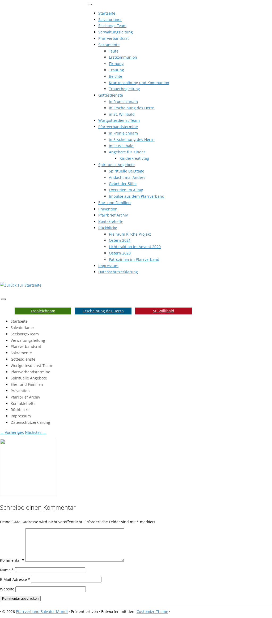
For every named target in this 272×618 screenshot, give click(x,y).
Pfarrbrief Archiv (113, 215)
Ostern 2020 (120, 253)
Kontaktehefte (110, 221)
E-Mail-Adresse (15, 579)
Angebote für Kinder (127, 151)
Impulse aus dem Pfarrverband (136, 196)
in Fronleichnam (123, 101)
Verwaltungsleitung (115, 31)
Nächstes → (35, 432)
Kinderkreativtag (134, 158)
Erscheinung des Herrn (103, 310)
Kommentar (12, 560)
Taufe (113, 51)
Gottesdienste (110, 95)
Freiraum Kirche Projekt (130, 234)
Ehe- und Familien (114, 202)
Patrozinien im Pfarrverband (134, 259)
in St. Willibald (122, 114)
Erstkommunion (123, 57)
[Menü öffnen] (3, 299)
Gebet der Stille (123, 183)
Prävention (107, 208)
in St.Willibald (121, 145)
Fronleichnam (43, 310)
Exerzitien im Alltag (126, 189)
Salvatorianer (110, 19)
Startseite (106, 13)
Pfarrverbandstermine (118, 126)
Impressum (108, 265)
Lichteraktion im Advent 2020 (135, 246)
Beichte (115, 76)
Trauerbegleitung (124, 88)
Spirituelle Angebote (116, 164)
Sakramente (109, 44)
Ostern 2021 (120, 240)
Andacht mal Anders (127, 177)
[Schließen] (90, 4)
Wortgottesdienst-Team (119, 120)
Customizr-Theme (152, 611)
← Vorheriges (12, 432)
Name (7, 569)
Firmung (116, 63)
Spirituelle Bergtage (126, 171)
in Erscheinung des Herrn (132, 107)
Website (7, 588)
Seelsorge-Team (112, 25)
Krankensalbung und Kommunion (139, 82)
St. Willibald (163, 310)
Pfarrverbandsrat (113, 38)
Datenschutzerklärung (118, 271)
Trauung (116, 69)
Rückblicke (107, 227)
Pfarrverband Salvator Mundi (42, 611)
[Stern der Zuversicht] (28, 494)
